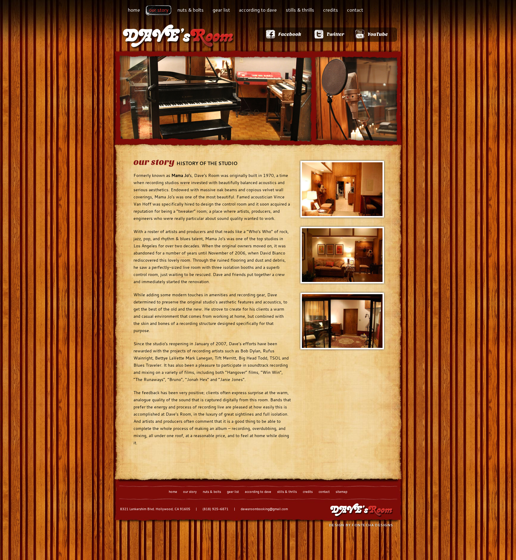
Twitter (329, 34)
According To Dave (258, 10)
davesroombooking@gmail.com (264, 509)
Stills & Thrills (300, 10)
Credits (330, 10)
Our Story (158, 10)
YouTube (373, 34)
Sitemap (341, 492)
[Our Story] (342, 189)
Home (134, 10)
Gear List (221, 10)
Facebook (283, 34)
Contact (355, 10)
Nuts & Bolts (190, 10)
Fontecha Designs (372, 525)
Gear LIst (233, 492)
